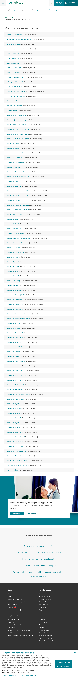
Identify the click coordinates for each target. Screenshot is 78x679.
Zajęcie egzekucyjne (45, 610)
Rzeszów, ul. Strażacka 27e (22, 441)
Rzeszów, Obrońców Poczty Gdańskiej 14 (27, 238)
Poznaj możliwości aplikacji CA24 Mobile (20, 635)
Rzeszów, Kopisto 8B (21, 224)
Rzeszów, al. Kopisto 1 (20, 143)
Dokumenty (42, 619)
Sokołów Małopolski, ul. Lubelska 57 (24, 465)
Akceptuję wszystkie (63, 662)
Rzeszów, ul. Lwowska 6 (21, 366)
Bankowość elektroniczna (16, 625)
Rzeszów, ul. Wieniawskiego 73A (23, 451)
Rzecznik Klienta (44, 602)
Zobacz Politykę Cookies (28, 675)
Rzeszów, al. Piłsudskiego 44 (23, 162)
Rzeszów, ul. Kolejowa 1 (21, 323)
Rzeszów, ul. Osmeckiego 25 (22, 380)
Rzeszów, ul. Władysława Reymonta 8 (25, 460)
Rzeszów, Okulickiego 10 (22, 243)
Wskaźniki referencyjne (46, 633)
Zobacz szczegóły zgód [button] (10, 675)
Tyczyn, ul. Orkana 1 (20, 470)
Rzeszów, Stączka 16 (21, 285)
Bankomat (33, 10)
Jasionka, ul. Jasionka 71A (21, 49)
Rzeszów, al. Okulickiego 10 (22, 158)
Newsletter (42, 607)
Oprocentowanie (44, 625)
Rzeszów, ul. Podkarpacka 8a (22, 385)
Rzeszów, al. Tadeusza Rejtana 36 (27, 191)
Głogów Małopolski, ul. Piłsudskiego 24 (25, 39)
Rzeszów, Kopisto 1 (20, 219)
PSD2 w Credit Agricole (46, 641)
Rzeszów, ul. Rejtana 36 (21, 408)
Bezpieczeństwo (13, 622)
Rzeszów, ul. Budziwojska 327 (22, 295)
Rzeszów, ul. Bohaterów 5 (21, 290)
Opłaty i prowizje (44, 622)
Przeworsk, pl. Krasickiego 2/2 (25, 91)
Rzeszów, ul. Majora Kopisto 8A (23, 370)
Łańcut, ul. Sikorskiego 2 (21, 68)
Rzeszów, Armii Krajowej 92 (23, 214)
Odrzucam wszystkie (63, 666)
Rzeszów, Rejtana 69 (21, 276)
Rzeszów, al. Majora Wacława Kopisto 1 (27, 153)
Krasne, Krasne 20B (19, 53)
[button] (75, 652)
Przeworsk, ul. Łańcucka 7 (21, 105)
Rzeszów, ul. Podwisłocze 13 (22, 389)
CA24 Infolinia (43, 594)
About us (10, 607)
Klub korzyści (12, 627)
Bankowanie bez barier (15, 599)
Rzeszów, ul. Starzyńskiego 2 (22, 437)
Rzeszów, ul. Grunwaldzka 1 (25, 299)
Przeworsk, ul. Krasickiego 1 (22, 101)
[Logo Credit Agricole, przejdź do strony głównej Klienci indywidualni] (16, 2)
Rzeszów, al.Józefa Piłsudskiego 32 (24, 120)
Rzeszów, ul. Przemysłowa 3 (22, 399)
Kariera (10, 596)
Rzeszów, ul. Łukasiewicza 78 (22, 361)
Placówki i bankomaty (46, 599)
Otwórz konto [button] (59, 2)
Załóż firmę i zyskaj (14, 633)
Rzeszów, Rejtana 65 (21, 266)
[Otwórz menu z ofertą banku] (3, 3)
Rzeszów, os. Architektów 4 (22, 252)
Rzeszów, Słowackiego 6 (22, 281)
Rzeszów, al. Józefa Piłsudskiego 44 (24, 134)
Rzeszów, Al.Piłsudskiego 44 (23, 167)
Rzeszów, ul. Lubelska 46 (21, 352)
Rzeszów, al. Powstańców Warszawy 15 (25, 176)
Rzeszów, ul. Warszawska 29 (22, 446)
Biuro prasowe (43, 604)
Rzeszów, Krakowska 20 (22, 229)
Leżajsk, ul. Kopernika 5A (21, 72)
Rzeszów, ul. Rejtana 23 (21, 404)
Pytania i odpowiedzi (45, 635)
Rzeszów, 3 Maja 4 (20, 110)
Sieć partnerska (13, 604)
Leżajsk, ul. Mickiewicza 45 (24, 77)
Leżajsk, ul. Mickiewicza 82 (22, 82)
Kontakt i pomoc (21, 10)
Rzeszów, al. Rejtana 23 (21, 181)
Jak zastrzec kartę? (13, 619)
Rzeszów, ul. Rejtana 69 (21, 427)
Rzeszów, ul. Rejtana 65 (21, 418)
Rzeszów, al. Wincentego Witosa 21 (24, 205)
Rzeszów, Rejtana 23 (21, 262)
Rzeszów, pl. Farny (19, 257)
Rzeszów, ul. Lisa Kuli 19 (21, 347)
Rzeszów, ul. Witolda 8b (21, 456)
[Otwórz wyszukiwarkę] (51, 3)
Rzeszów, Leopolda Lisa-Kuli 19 (24, 233)
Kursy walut (43, 627)
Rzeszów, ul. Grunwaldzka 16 (22, 314)
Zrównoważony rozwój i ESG (16, 602)
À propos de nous (13, 610)
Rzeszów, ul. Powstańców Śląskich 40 (25, 394)
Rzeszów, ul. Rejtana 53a (21, 413)
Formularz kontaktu (45, 596)
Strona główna (8, 10)
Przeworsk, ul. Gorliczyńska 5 (22, 96)
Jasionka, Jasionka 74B (20, 44)
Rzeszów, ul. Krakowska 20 (22, 333)
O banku (10, 594)
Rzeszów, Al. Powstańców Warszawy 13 (25, 172)
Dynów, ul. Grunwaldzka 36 (22, 34)
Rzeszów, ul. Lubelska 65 (21, 356)
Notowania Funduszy (45, 630)
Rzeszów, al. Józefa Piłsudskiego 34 (24, 129)
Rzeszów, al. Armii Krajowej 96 (23, 115)
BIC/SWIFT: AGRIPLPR (45, 638)
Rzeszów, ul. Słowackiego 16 (22, 432)
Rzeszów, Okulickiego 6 (22, 247)
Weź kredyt (17, 513)
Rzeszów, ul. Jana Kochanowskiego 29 (25, 318)
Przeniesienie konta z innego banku (19, 630)
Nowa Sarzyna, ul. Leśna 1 (21, 87)
